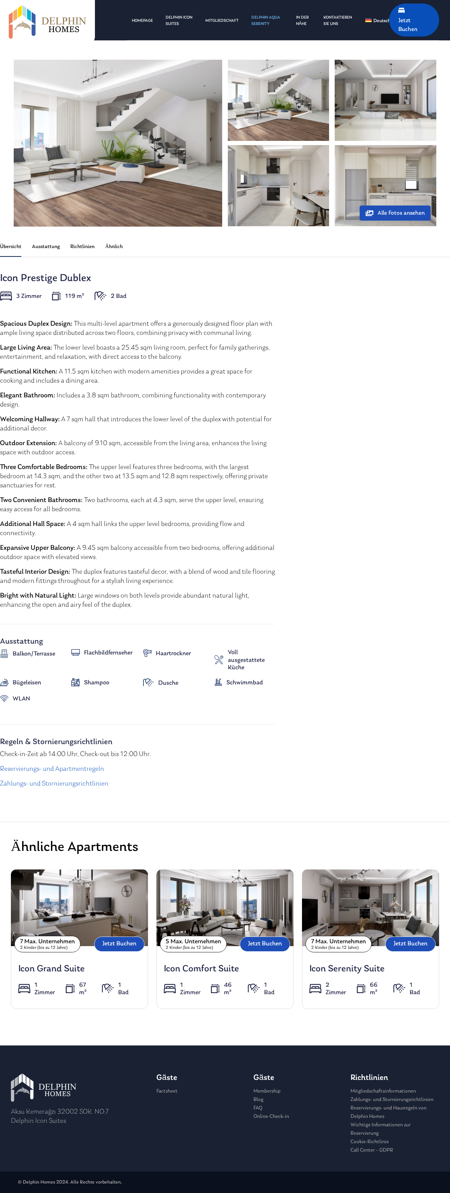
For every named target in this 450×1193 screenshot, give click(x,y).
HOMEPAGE (142, 21)
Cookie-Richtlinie (370, 1142)
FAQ (257, 1108)
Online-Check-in (271, 1116)
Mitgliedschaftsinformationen (383, 1091)
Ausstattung (46, 246)
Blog (258, 1099)
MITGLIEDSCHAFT (222, 21)
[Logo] (47, 22)
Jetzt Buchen (119, 944)
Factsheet (167, 1091)
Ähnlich (114, 246)
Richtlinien (82, 246)
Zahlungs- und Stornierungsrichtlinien (54, 783)
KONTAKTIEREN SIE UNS (337, 20)
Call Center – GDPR (372, 1150)
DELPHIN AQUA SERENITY (265, 20)
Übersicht (10, 246)
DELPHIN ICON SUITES (179, 20)
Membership (267, 1091)
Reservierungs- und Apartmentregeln (52, 768)
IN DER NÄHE (302, 20)
